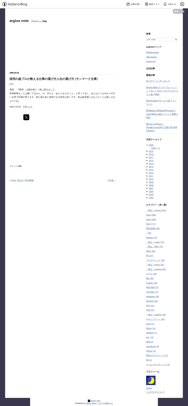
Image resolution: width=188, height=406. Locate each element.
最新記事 (150, 75)
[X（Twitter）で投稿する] (26, 117)
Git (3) (149, 359)
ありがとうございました (158, 80)
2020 (151, 144)
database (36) (152, 296)
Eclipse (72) (151, 237)
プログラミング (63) (155, 260)
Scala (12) (151, 328)
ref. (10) (150, 337)
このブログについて (155, 391)
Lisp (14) (150, 323)
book (12, 83)
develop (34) (152, 300)
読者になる (179, 11)
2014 (151, 166)
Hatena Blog (91, 403)
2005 (151, 194)
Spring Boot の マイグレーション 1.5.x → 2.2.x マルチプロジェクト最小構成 (162, 91)
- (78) (148, 232)
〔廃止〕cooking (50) (156, 269)
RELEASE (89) (153, 228)
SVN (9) (149, 341)
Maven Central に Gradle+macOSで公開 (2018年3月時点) (161, 127)
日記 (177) (151, 223)
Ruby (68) (150, 251)
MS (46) (150, 278)
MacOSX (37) (152, 287)
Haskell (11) (151, 332)
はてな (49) (151, 273)
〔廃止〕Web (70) (154, 246)
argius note (19, 20)
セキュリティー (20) (155, 319)
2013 (151, 169)
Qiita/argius (151, 56)
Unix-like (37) (152, 291)
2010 (151, 179)
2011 (151, 175)
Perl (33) (150, 305)
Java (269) (151, 214)
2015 (151, 163)
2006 (151, 191)
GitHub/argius (152, 52)
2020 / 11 (155, 148)
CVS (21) (150, 309)
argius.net (150, 61)
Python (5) (151, 350)
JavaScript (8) (152, 346)
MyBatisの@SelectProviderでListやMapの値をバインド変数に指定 (162, 114)
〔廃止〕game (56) (155, 264)
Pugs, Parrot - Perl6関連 (22, 180)
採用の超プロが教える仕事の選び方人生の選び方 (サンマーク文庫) (54, 78)
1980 (151, 197)
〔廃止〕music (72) (155, 242)
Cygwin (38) (151, 282)
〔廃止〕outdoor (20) (156, 314)
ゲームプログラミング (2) (158, 364)
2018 (151, 154)
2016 (151, 160)
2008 (151, 185)
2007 (151, 188)
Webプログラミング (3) (157, 355)
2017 (151, 157)
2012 (151, 172)
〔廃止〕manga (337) (156, 210)
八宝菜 (111, 180)
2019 (151, 151)
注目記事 (150, 68)
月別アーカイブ (154, 139)
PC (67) (149, 255)
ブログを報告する (105, 403)
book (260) (151, 219)
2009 (151, 182)
